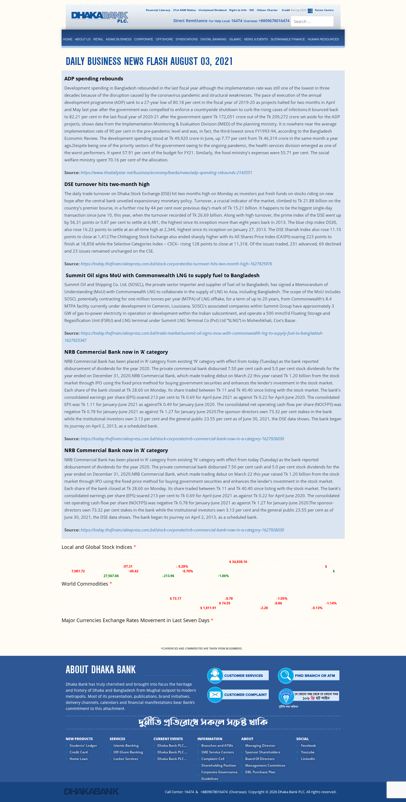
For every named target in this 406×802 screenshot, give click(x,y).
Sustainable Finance (288, 39)
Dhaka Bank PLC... (171, 758)
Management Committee (265, 765)
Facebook (308, 745)
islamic (235, 39)
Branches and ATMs (217, 745)
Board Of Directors (260, 758)
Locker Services (126, 758)
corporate (143, 39)
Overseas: (266, 20)
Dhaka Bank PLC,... (172, 745)
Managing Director (260, 745)
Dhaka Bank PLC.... (172, 752)
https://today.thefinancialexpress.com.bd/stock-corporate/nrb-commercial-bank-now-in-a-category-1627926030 (182, 438)
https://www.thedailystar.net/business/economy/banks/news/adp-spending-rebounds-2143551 (166, 172)
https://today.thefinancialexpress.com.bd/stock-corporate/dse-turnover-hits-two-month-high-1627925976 (176, 263)
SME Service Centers (217, 752)
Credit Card (79, 752)
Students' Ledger (83, 745)
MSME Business (118, 39)
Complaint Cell (212, 758)
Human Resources (323, 39)
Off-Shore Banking (128, 752)
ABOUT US (83, 39)
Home (67, 39)
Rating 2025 (294, 10)
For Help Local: (225, 20)
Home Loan (79, 758)
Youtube (307, 752)
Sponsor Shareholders (262, 752)
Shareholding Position (218, 765)
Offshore (164, 39)
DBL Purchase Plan (260, 772)
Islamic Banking (126, 745)
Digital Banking (213, 39)
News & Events (256, 39)
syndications (187, 39)
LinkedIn (307, 758)
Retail (98, 39)
